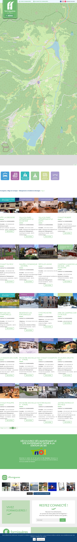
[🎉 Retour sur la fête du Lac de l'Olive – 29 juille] (43, 486)
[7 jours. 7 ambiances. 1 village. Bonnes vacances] (6, 486)
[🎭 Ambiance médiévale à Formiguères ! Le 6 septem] (24, 486)
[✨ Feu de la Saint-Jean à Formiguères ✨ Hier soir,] (71, 486)
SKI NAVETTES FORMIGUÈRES (41, 1)
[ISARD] (38, 82)
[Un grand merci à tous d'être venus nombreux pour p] (52, 486)
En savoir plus (41, 539)
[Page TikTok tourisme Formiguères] (65, 1)
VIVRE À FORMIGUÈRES (26, 1)
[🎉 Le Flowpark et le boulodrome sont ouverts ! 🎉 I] (15, 486)
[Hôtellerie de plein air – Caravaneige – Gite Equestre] (35, 179)
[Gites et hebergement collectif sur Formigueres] (25, 179)
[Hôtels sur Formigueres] (5, 179)
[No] (75, 537)
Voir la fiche (10, 231)
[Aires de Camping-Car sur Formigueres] (45, 179)
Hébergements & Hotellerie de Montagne (29, 190)
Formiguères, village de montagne (9, 190)
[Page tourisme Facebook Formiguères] (61, 1)
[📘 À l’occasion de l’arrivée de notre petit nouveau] (34, 486)
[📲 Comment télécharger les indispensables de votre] (61, 486)
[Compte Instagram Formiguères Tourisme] (63, 1)
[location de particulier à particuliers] (55, 179)
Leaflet (75, 164)
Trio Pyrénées (46, 458)
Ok (34, 539)
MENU (10, 15)
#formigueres (14, 477)
